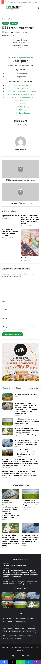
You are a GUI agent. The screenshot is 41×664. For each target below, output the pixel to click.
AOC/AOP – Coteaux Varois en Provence (22, 95)
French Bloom (26, 258)
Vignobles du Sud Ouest (10, 216)
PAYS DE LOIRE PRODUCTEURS (12, 632)
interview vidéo (31, 628)
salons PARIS (12, 635)
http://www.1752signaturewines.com (20, 58)
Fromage (32, 625)
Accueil (5, 19)
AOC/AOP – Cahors (22, 107)
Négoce (11, 19)
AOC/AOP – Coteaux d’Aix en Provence (22, 92)
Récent (18, 388)
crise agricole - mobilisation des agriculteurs (15, 625)
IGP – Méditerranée (22, 101)
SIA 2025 (5, 638)
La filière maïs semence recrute (26, 394)
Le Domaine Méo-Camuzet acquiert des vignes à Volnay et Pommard (10, 232)
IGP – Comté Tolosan (22, 113)
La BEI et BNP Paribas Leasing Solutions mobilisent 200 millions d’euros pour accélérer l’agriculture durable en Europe (27, 432)
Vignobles (14, 23)
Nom (4, 301)
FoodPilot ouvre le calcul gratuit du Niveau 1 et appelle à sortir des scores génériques (27, 421)
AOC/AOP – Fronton (22, 110)
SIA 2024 (29, 635)
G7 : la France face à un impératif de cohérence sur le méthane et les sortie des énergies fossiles (27, 442)
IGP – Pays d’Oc (22, 89)
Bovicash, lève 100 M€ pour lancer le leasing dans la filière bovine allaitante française (26, 452)
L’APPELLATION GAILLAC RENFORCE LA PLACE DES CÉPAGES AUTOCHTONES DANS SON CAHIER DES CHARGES (30, 219)
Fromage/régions (7, 628)
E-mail (4, 310)
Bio (3, 621)
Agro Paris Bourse (7, 618)
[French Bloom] (30, 242)
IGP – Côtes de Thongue (22, 85)
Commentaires (32, 388)
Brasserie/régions (20, 621)
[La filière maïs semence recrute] (7, 397)
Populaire (6, 388)
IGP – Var (22, 104)
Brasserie (9, 621)
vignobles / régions (15, 638)
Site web (4, 318)
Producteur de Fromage (29, 632)
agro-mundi (8, 32)
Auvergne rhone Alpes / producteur (25, 618)
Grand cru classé (19, 628)
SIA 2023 (21, 635)
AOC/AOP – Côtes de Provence (22, 98)
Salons (4, 635)
